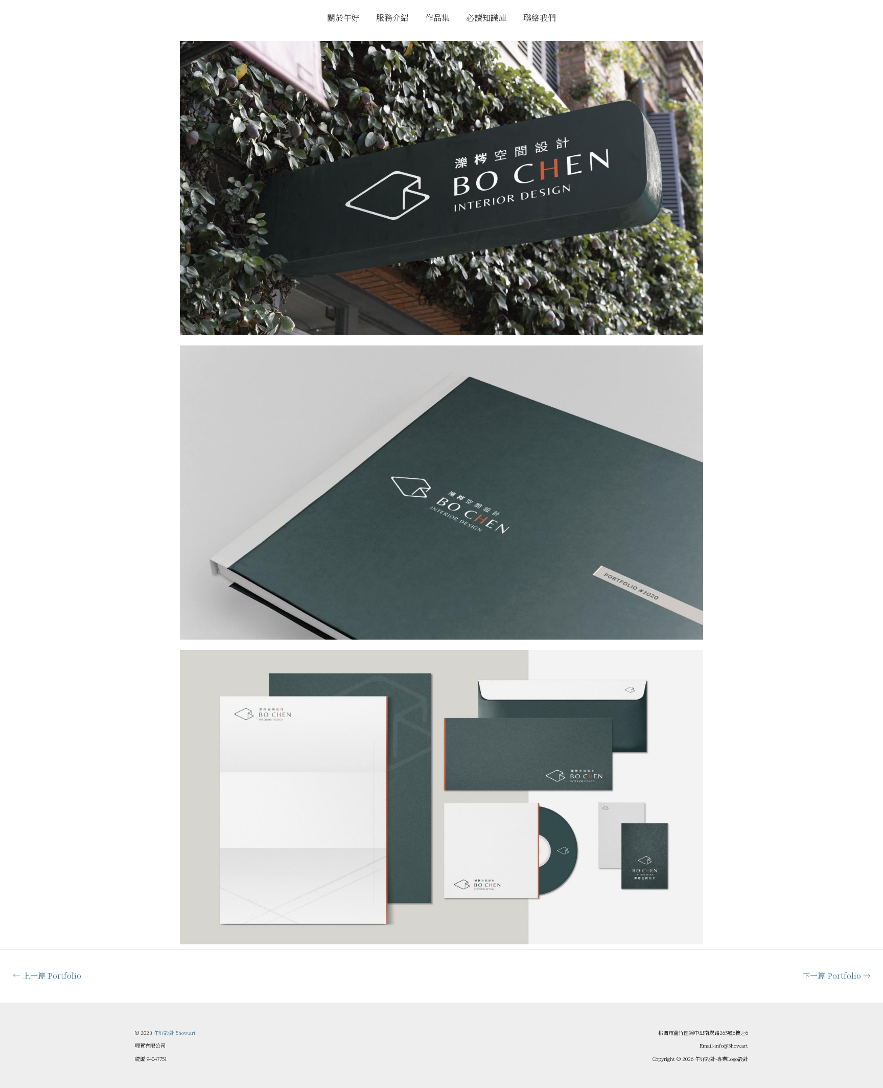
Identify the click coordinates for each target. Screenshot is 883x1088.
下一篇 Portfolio (836, 975)
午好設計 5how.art (175, 1032)
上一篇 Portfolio (47, 975)
